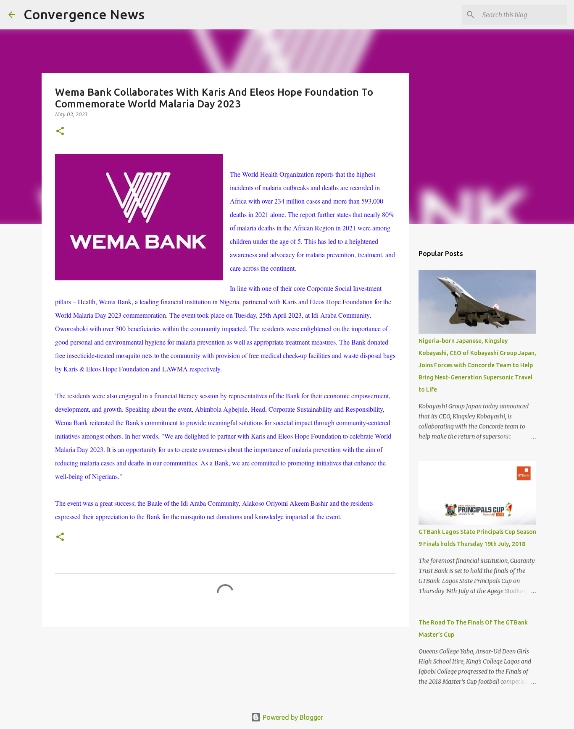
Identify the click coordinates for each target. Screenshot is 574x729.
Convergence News (84, 14)
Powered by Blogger (292, 717)
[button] (60, 131)
